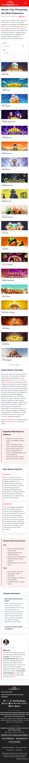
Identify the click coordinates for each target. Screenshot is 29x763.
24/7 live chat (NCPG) (14, 742)
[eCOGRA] (24, 703)
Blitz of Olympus (10, 421)
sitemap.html (25, 758)
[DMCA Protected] (17, 706)
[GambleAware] (19, 701)
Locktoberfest (8, 382)
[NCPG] (6, 701)
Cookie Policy (18, 750)
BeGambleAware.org (21, 738)
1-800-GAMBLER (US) (8, 738)
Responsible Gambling (8, 747)
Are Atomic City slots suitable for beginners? (13, 628)
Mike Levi (21, 16)
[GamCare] (5, 703)
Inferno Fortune (8, 26)
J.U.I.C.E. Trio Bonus (20, 380)
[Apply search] (23, 46)
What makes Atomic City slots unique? (13, 600)
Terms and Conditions (21, 747)
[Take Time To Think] (15, 703)
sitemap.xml (19, 758)
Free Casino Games (7, 692)
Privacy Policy (10, 750)
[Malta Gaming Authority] (11, 706)
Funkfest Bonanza (11, 419)
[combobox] (14, 53)
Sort (4, 50)
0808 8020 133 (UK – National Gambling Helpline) (14, 735)
